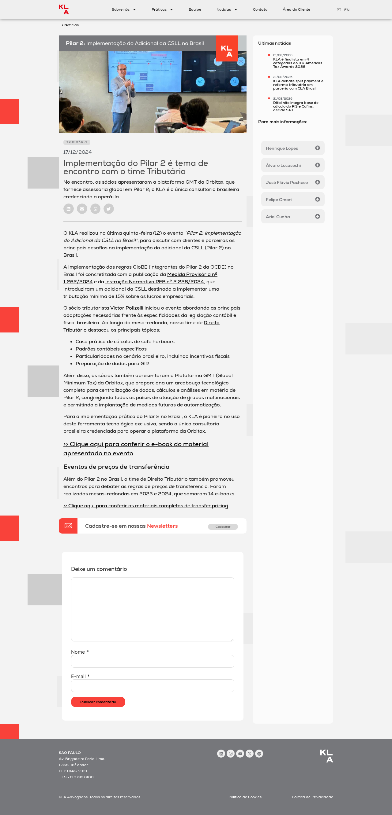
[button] (68, 209)
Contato (260, 9)
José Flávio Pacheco (287, 182)
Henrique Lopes (282, 148)
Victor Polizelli (126, 308)
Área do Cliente (296, 9)
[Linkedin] (221, 754)
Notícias (224, 9)
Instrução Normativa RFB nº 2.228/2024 (154, 281)
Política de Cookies (245, 797)
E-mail (80, 676)
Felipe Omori (279, 199)
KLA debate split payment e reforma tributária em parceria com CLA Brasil (298, 85)
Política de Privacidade (312, 797)
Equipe (195, 9)
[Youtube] (240, 754)
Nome (80, 651)
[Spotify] (259, 754)
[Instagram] (231, 754)
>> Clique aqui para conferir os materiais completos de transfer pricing (145, 505)
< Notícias (70, 25)
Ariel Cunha (278, 216)
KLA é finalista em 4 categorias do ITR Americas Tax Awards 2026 (297, 63)
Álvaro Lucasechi (283, 165)
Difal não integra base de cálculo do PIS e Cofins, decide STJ (295, 106)
